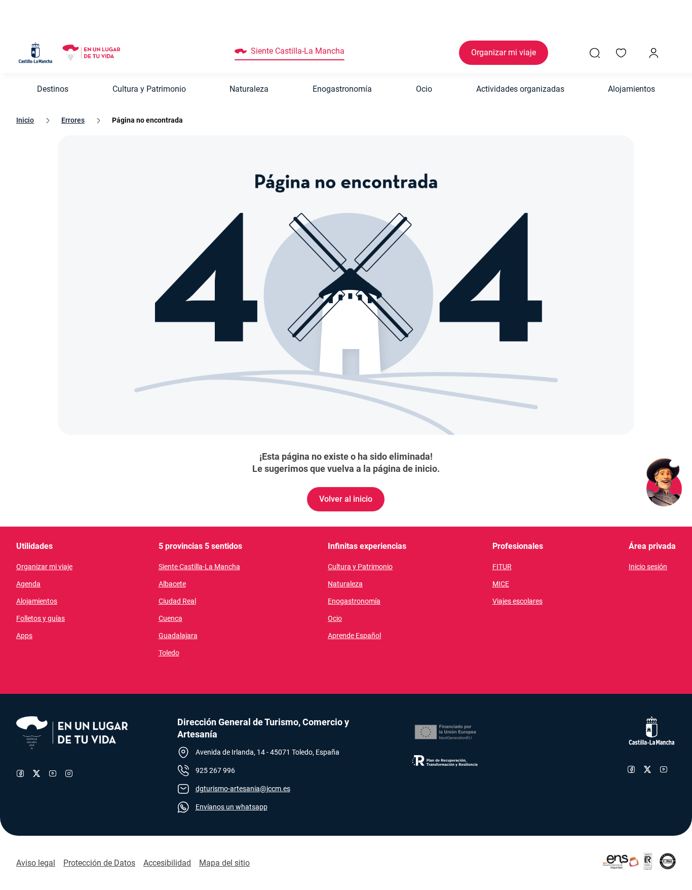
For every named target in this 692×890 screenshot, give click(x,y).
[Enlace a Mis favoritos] (621, 52)
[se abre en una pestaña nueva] (445, 732)
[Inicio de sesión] (653, 53)
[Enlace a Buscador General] (595, 52)
